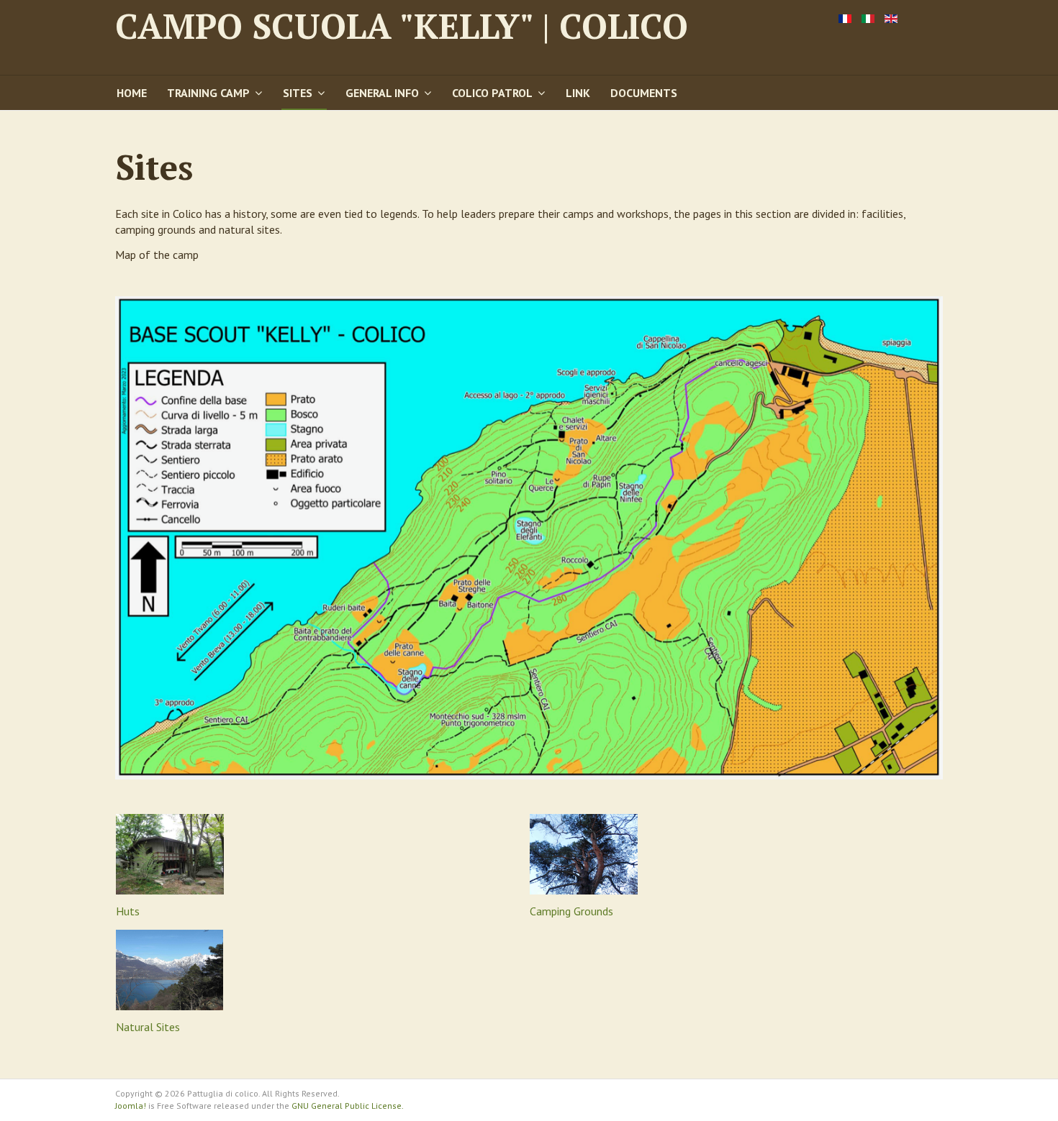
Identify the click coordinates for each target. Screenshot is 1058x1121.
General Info (382, 93)
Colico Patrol (492, 93)
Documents (643, 93)
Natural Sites (148, 1027)
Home (132, 93)
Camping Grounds (571, 911)
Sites (297, 93)
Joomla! (130, 1105)
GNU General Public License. (347, 1105)
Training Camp (208, 93)
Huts (128, 911)
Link (578, 93)
